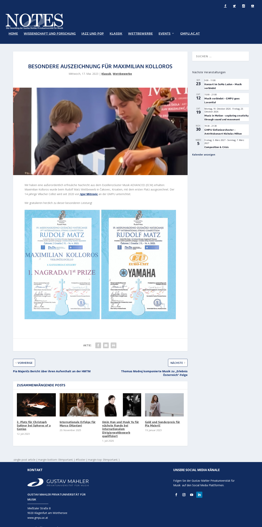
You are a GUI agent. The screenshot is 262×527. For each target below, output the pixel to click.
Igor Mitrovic (88, 194)
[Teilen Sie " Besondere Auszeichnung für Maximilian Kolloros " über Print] (113, 345)
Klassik (116, 33)
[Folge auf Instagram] (184, 495)
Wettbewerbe (140, 33)
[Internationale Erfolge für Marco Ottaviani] (79, 405)
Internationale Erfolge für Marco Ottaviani (78, 423)
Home (13, 33)
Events (165, 33)
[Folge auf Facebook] (176, 495)
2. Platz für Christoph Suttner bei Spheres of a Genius (34, 425)
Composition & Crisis (216, 147)
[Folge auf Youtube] (192, 495)
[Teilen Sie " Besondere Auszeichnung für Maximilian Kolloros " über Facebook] (98, 345)
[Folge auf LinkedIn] (199, 495)
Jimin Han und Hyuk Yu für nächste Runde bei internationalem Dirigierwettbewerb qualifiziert (120, 429)
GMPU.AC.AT (190, 33)
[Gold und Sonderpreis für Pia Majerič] (164, 405)
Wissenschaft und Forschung (50, 33)
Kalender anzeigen (203, 154)
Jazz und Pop (93, 33)
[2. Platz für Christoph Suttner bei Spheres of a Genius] (36, 405)
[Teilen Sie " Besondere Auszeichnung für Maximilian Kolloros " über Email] (106, 345)
